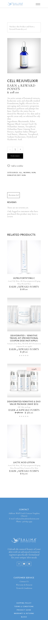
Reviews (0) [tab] (13, 195)
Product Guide (24, 610)
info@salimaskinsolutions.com (27, 518)
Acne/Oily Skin (13, 281)
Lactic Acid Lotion (24, 462)
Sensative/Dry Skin (16, 175)
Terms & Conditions (24, 588)
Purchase (15, 156)
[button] (15, 165)
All (20, 172)
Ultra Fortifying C (24, 278)
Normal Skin (30, 172)
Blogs (24, 617)
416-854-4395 (27, 521)
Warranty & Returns (24, 585)
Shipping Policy (24, 603)
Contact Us (24, 581)
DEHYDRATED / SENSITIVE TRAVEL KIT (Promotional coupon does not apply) (24, 338)
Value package (26, 407)
